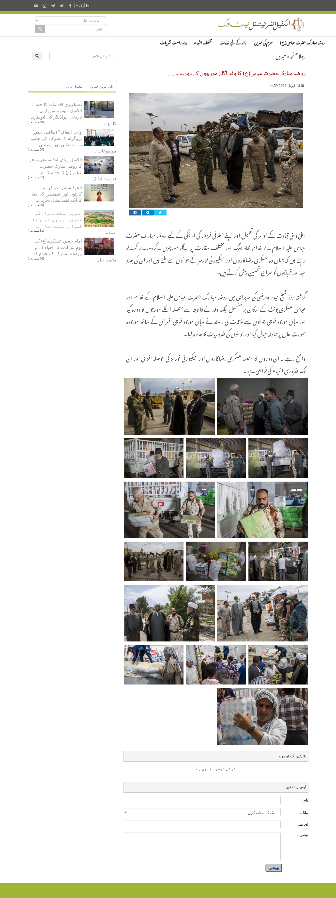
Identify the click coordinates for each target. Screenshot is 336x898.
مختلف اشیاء (203, 42)
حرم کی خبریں (263, 42)
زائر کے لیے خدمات (232, 42)
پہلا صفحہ (297, 55)
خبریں (281, 55)
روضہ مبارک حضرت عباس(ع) (302, 42)
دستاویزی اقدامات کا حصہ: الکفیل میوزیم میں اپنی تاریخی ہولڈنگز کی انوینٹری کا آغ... (73, 113)
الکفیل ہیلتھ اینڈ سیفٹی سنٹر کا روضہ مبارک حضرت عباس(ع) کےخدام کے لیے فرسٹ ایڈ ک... (72, 169)
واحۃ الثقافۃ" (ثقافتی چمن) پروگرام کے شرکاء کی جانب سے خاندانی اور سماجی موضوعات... (73, 141)
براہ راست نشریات (173, 42)
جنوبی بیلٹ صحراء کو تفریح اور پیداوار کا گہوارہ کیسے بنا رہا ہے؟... (74, 222)
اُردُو (82, 5)
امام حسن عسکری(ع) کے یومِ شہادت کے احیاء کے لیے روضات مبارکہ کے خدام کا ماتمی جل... (74, 250)
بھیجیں (273, 868)
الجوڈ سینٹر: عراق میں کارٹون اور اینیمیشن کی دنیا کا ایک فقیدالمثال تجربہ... (56, 193)
